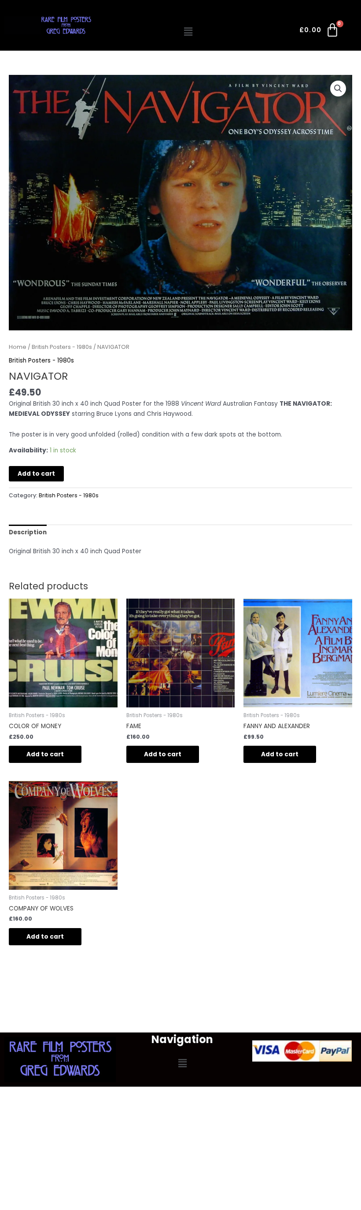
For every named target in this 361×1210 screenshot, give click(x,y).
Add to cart (36, 474)
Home (17, 347)
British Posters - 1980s (62, 347)
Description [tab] (28, 532)
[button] (188, 31)
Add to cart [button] (45, 754)
